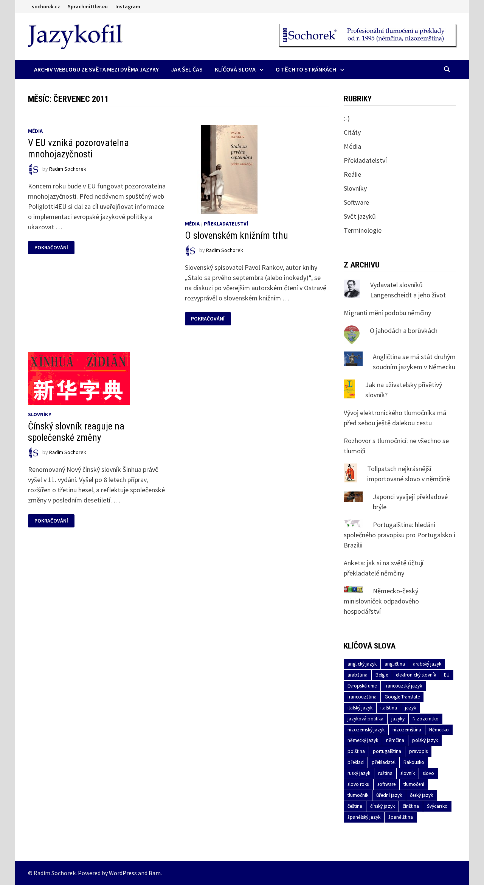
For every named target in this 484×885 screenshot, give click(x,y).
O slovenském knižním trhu (236, 235)
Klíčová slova (235, 69)
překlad (355, 762)
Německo (439, 729)
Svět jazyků (360, 216)
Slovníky (39, 414)
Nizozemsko (426, 718)
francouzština (362, 697)
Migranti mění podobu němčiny (387, 312)
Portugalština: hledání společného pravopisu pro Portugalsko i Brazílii (399, 534)
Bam (155, 873)
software (386, 784)
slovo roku (358, 784)
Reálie (352, 174)
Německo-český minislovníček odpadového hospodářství (381, 601)
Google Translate (402, 697)
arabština (357, 675)
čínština (411, 806)
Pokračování (54, 247)
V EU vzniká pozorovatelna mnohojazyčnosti (78, 148)
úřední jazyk (389, 795)
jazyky (398, 718)
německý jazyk (362, 740)
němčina (395, 740)
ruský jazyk (358, 773)
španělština (400, 817)
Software (356, 202)
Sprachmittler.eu (88, 6)
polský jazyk (425, 740)
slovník (407, 773)
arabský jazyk (427, 664)
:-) (347, 118)
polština (356, 751)
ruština (385, 773)
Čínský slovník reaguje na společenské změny (76, 432)
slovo (428, 773)
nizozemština (406, 729)
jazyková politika (365, 718)
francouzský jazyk (403, 686)
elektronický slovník (416, 675)
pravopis (418, 751)
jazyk (410, 708)
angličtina (395, 664)
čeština (354, 806)
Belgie (381, 675)
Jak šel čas (187, 69)
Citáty (352, 132)
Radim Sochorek (67, 168)
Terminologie (363, 230)
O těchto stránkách (306, 69)
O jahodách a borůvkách (403, 330)
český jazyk (421, 795)
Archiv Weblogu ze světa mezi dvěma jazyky (96, 69)
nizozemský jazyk (366, 729)
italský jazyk (359, 708)
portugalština (387, 751)
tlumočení (413, 784)
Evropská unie (362, 686)
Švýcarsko (437, 806)
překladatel (384, 762)
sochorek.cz (46, 6)
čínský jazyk (382, 806)
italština (388, 708)
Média (35, 131)
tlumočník (357, 795)
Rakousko (413, 762)
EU (447, 675)
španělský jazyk (363, 817)
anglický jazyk (362, 664)
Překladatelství (226, 223)
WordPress (123, 873)
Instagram (127, 6)
